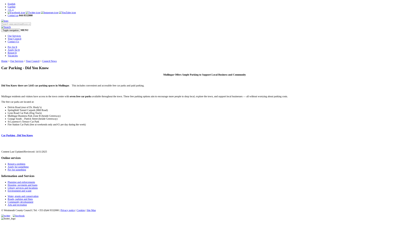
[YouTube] (67, 12)
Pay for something (17, 169)
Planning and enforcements (21, 182)
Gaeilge (11, 6)
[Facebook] (16, 12)
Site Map (91, 210)
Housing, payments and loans (22, 185)
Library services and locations (23, 188)
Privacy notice (68, 210)
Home (4, 61)
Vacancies (13, 55)
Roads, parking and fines (20, 199)
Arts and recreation (17, 204)
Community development (20, 202)
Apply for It (14, 50)
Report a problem (16, 164)
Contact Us (13, 41)
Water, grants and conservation (23, 196)
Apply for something (18, 166)
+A (11, 9)
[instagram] (49, 12)
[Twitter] (33, 12)
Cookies (81, 210)
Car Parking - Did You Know (17, 135)
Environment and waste (19, 190)
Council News (49, 61)
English (11, 4)
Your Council (14, 38)
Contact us (13, 15)
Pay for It (12, 47)
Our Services (14, 35)
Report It (12, 52)
